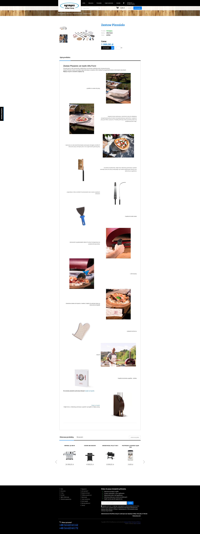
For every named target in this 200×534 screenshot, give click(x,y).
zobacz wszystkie (135, 437)
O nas (62, 493)
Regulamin (84, 489)
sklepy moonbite (137, 523)
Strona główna (61, 13)
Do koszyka (106, 48)
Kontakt (118, 3)
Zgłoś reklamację (65, 497)
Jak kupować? (84, 491)
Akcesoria (91, 3)
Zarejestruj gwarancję (66, 499)
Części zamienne (109, 3)
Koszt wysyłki (84, 501)
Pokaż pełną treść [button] (136, 515)
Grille (83, 3)
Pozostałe (99, 3)
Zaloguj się (129, 2)
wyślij (130, 503)
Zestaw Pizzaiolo (87, 13)
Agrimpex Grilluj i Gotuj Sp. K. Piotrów (132, 522)
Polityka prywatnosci (86, 495)
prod (129, 8)
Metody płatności (85, 503)
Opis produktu (65, 57)
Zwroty (83, 505)
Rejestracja (84, 497)
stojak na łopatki (89, 391)
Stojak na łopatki (95, 405)
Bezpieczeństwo (85, 493)
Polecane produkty (67, 437)
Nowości (80, 437)
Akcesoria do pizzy (77, 13)
